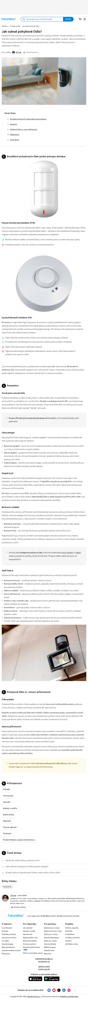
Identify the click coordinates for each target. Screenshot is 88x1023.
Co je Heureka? (7, 928)
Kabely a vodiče (10, 808)
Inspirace (68, 941)
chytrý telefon (67, 552)
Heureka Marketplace (51, 938)
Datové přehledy (50, 944)
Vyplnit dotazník (44, 969)
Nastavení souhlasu (30, 941)
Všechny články (20, 907)
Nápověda (47, 954)
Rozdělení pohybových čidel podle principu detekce (28, 119)
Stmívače (7, 833)
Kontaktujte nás (44, 961)
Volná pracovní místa (9, 938)
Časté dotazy (14, 140)
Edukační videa (49, 950)
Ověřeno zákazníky (71, 928)
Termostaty (8, 795)
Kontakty (5, 931)
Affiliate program (50, 947)
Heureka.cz (5, 26)
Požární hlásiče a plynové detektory (19, 840)
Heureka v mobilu (29, 931)
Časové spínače (10, 827)
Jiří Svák (18, 52)
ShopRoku (68, 931)
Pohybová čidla (15, 26)
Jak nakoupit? (28, 928)
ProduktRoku (70, 934)
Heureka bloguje (7, 944)
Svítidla (6, 789)
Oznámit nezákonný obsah (11, 950)
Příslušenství (14, 134)
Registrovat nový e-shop (53, 931)
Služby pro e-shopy (51, 934)
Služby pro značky (50, 941)
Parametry (13, 124)
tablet (78, 552)
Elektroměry (8, 814)
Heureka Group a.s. (33, 996)
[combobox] (42, 19)
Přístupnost (6, 954)
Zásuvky (6, 802)
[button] (44, 861)
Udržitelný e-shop (71, 944)
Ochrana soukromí (29, 944)
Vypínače (7, 821)
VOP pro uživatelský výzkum (33, 953)
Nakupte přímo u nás (30, 938)
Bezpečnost (8, 887)
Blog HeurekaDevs (8, 947)
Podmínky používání (9, 934)
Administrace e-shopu (52, 928)
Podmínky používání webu (69, 996)
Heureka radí (27, 934)
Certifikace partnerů (72, 938)
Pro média (5, 941)
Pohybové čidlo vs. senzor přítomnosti (23, 129)
